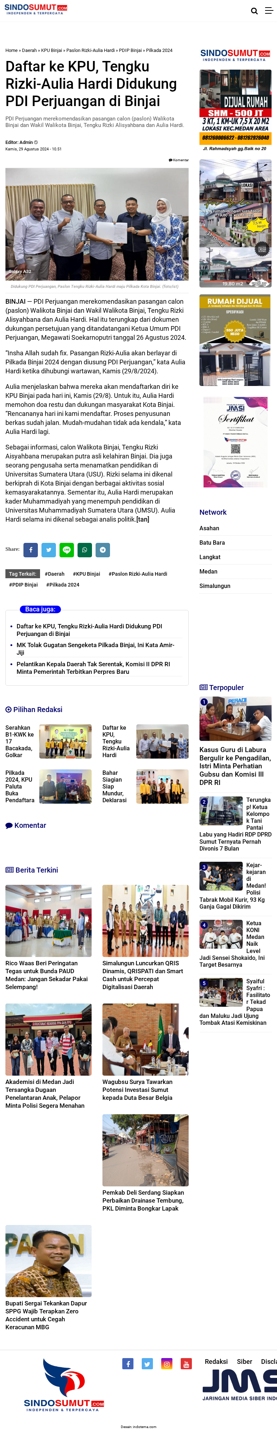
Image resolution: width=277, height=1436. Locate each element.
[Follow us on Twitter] (147, 1363)
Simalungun (214, 586)
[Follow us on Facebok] (128, 1363)
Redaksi (216, 1361)
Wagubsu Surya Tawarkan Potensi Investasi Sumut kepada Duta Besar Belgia (137, 1089)
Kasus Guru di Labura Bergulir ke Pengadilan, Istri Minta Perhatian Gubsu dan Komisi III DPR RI (235, 766)
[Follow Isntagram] (167, 1363)
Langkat (209, 557)
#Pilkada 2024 (62, 585)
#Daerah (55, 574)
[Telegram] (103, 550)
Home (11, 50)
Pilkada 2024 (159, 50)
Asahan (209, 528)
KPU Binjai (51, 50)
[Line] (67, 550)
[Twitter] (48, 550)
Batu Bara (212, 542)
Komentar (180, 160)
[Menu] (271, 11)
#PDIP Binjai (23, 585)
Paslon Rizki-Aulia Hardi (90, 50)
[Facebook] (30, 550)
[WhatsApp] (85, 550)
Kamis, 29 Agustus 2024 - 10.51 (33, 149)
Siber (244, 1361)
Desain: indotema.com (139, 1427)
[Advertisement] (235, 635)
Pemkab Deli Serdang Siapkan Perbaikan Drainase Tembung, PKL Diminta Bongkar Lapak (143, 1200)
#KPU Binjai (86, 574)
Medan (208, 571)
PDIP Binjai (130, 50)
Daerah (29, 50)
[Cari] (254, 10)
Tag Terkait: (22, 574)
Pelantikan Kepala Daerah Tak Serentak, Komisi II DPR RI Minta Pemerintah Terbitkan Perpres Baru (93, 667)
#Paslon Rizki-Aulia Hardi (138, 574)
